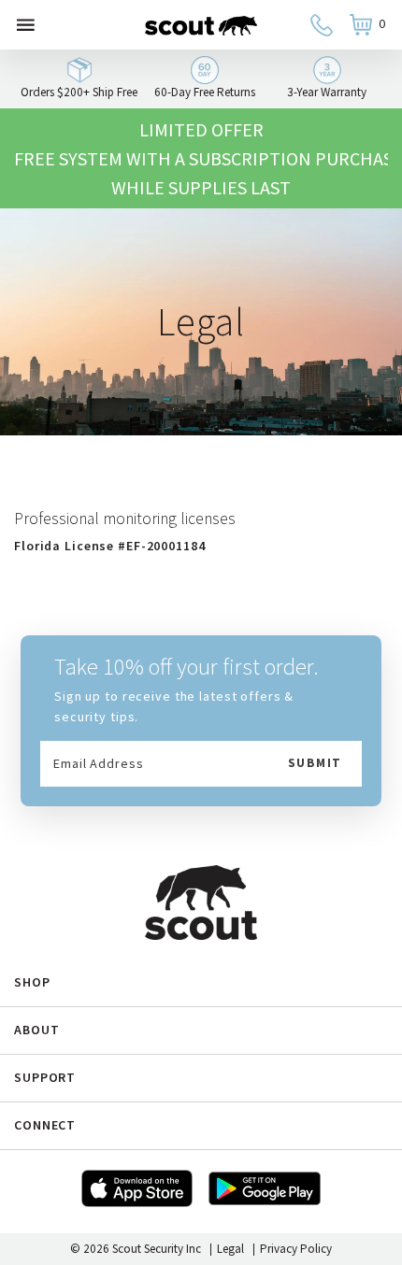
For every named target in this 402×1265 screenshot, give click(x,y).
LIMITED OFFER (201, 129)
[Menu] (26, 25)
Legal (230, 1249)
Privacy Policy (296, 1249)
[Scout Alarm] (201, 25)
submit (315, 763)
